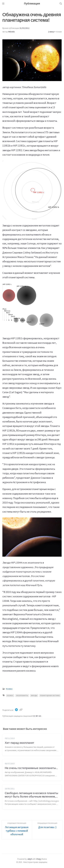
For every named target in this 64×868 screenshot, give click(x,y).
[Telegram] (17, 710)
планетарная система (50, 695)
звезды (34, 695)
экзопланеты (22, 695)
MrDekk (11, 31)
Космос (9, 689)
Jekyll (29, 859)
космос (10, 695)
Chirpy (38, 859)
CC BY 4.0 (37, 716)
